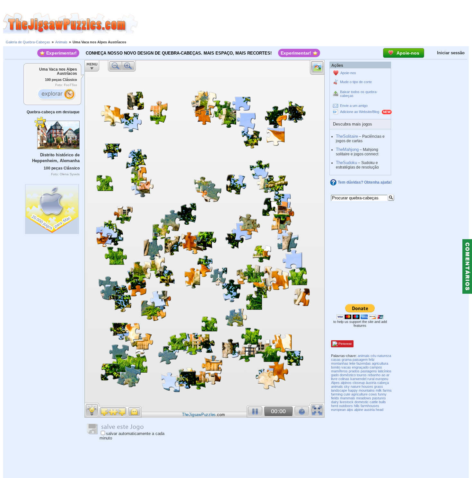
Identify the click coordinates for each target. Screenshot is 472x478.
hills (357, 406)
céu (373, 356)
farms (387, 390)
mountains (367, 390)
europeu (381, 379)
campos (376, 367)
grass (378, 386)
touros (362, 375)
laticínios (384, 371)
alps (350, 410)
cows (373, 394)
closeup (359, 383)
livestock (347, 402)
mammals (347, 398)
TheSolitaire (347, 136)
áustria (371, 383)
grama (347, 359)
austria (369, 410)
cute (347, 394)
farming (337, 394)
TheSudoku (346, 162)
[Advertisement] (305, 23)
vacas (346, 367)
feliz (372, 359)
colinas (343, 379)
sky (347, 386)
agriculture (359, 394)
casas (336, 359)
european (338, 410)
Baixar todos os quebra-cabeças (359, 94)
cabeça (383, 383)
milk (379, 390)
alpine (358, 410)
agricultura (380, 363)
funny (382, 394)
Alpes (335, 383)
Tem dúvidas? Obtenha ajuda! (365, 182)
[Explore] (56, 94)
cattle (374, 402)
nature (356, 386)
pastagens (369, 371)
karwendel (358, 379)
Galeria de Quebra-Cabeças (28, 42)
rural (370, 379)
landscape (339, 390)
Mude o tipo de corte (356, 82)
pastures (379, 398)
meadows (363, 398)
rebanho (374, 375)
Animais (61, 42)
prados (354, 371)
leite (352, 363)
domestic (361, 402)
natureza (384, 356)
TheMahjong (347, 149)
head (379, 410)
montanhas (339, 363)
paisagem (360, 359)
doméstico (348, 375)
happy (353, 390)
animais (364, 356)
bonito (335, 367)
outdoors (346, 406)
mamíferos (339, 371)
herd (334, 406)
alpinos (346, 383)
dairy (335, 402)
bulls (382, 402)
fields (335, 398)
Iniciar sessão (451, 52)
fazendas (363, 363)
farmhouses (370, 406)
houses (367, 386)
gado (335, 375)
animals (337, 386)
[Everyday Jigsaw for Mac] (52, 207)
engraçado (360, 367)
